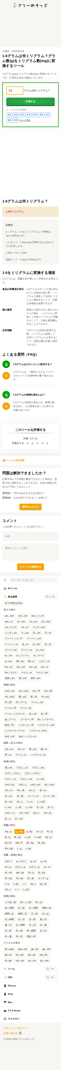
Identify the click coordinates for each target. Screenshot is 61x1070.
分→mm (21, 622)
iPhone (10, 985)
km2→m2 (9, 736)
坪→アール (21, 702)
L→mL (8, 807)
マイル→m (26, 672)
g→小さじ (21, 861)
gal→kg (20, 872)
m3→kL (48, 813)
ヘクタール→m (38, 755)
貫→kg (30, 843)
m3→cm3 (24, 813)
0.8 (9, 120)
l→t (24, 884)
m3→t (8, 889)
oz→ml (8, 872)
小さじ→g (20, 867)
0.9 (15, 120)
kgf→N (19, 843)
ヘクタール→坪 (26, 725)
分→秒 (21, 908)
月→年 (8, 931)
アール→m (21, 755)
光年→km (35, 678)
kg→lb (8, 843)
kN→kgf (9, 848)
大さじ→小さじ (32, 773)
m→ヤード (39, 655)
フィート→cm (34, 638)
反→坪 (44, 714)
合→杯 (20, 796)
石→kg (19, 878)
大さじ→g (34, 867)
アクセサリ (12, 1018)
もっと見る (24, 120)
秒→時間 (9, 908)
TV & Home (12, 1010)
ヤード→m (26, 650)
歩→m (25, 644)
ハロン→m (44, 661)
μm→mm (9, 616)
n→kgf (38, 837)
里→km (22, 678)
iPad (8, 994)
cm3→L (22, 785)
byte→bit (22, 949)
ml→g (8, 867)
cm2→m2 (9, 691)
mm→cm (22, 616)
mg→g (8, 831)
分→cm (33, 622)
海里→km (10, 678)
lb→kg (17, 837)
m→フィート (22, 655)
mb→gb (31, 955)
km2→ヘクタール (27, 736)
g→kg (29, 831)
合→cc (43, 790)
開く (48, 969)
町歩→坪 (9, 725)
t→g (19, 848)
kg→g (48, 837)
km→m (44, 667)
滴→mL (8, 767)
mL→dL (21, 790)
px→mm (44, 960)
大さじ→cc (10, 779)
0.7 (47, 115)
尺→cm (36, 633)
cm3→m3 (35, 785)
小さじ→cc (22, 767)
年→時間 (31, 931)
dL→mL (9, 802)
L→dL (19, 807)
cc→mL (40, 779)
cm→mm (45, 622)
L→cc (30, 802)
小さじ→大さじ (12, 773)
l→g (7, 884)
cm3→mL (9, 785)
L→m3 (29, 807)
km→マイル (11, 672)
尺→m (48, 633)
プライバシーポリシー (15, 1028)
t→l (17, 889)
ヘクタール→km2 (38, 731)
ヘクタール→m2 (46, 725)
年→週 (8, 936)
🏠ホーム (7, 460)
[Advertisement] (30, 1065)
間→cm (20, 661)
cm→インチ (11, 627)
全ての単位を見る (14, 603)
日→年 (32, 919)
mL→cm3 (49, 785)
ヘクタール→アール (15, 731)
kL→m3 (19, 819)
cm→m (24, 627)
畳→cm (32, 749)
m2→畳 (48, 691)
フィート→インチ (14, 638)
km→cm (21, 667)
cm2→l (8, 861)
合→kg (41, 872)
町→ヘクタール (45, 719)
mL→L (32, 790)
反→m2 (33, 714)
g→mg (19, 831)
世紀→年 (31, 936)
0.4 (28, 115)
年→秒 (19, 931)
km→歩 (33, 667)
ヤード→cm (11, 650)
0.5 (34, 115)
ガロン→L (10, 813)
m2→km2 (9, 697)
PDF (8, 977)
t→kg (28, 848)
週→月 (8, 925)
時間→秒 (46, 908)
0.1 (9, 115)
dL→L (20, 802)
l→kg (15, 884)
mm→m (9, 622)
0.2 (15, 115)
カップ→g (43, 878)
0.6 (41, 115)
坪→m (8, 755)
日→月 (21, 919)
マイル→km (42, 672)
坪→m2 (45, 697)
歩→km (36, 644)
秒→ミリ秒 (25, 902)
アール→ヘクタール (15, 714)
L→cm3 (41, 802)
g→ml (43, 861)
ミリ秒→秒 (10, 902)
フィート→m (11, 644)
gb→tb (8, 955)
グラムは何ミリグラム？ (37, 90)
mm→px (20, 960)
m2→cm (9, 749)
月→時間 (20, 925)
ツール (9, 968)
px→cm (32, 960)
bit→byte (9, 949)
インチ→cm (11, 633)
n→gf (27, 837)
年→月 (19, 936)
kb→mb (19, 955)
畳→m (44, 749)
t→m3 (26, 889)
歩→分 (48, 644)
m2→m (21, 749)
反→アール (10, 719)
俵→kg (41, 843)
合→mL (8, 796)
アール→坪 (10, 708)
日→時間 (9, 919)
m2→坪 (36, 691)
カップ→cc (33, 796)
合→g (31, 872)
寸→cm (25, 633)
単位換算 (20, 460)
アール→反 (25, 708)
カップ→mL (49, 796)
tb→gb (8, 960)
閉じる (48, 597)
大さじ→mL (26, 779)
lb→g (7, 837)
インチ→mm (39, 627)
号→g (49, 831)
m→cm (8, 655)
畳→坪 (33, 697)
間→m (31, 661)
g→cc (33, 861)
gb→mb (46, 949)
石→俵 (30, 878)
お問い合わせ (10, 1033)
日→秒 (34, 914)
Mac (8, 1002)
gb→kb (34, 949)
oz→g (39, 831)
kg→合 (43, 884)
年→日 (43, 931)
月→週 (43, 925)
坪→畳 (8, 702)
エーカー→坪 (27, 719)
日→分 (45, 914)
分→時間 (33, 908)
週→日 (43, 919)
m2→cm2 (23, 691)
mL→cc (9, 790)
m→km (8, 661)
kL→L (8, 819)
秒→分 (39, 902)
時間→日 (22, 914)
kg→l (32, 884)
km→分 (8, 667)
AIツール (10, 588)
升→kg (8, 878)
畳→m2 (22, 697)
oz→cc (47, 867)
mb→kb (43, 955)
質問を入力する (30, 506)
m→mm (40, 650)
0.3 (22, 115)
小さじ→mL (38, 767)
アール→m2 (37, 702)
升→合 (40, 807)
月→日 (32, 925)
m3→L (36, 813)
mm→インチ (38, 616)
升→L (50, 807)
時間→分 (9, 914)
